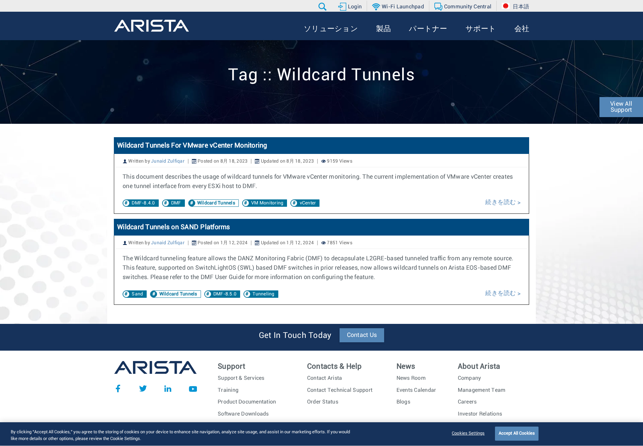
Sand (137, 294)
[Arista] (151, 25)
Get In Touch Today (295, 336)
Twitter (143, 388)
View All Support (621, 107)
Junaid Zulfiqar (168, 161)
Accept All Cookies (517, 433)
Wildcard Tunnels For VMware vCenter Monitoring (192, 145)
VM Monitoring (267, 203)
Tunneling (263, 294)
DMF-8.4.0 (143, 203)
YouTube (193, 388)
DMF (176, 203)
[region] (321, 434)
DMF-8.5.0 (224, 294)
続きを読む (501, 202)
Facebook (118, 388)
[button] (323, 6)
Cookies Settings (468, 433)
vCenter (308, 203)
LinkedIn (168, 388)
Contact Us (362, 335)
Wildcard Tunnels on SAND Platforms (173, 227)
